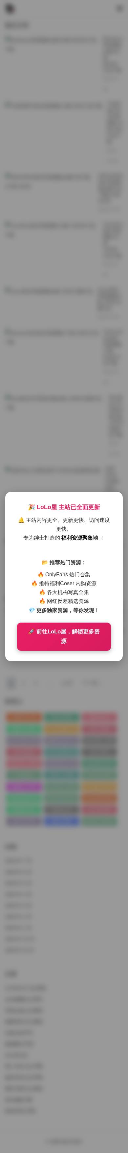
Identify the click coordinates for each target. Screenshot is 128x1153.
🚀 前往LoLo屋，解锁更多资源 (64, 636)
